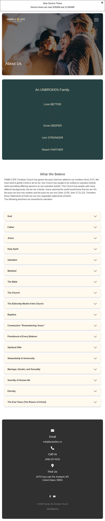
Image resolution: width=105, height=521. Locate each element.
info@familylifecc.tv (52, 442)
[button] (96, 19)
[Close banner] (102, 3)
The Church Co (53, 509)
